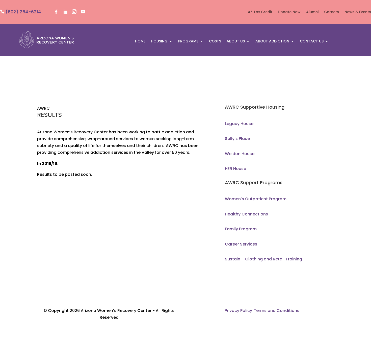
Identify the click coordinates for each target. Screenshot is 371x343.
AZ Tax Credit (260, 12)
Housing (159, 41)
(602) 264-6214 (23, 12)
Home (140, 41)
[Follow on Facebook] (56, 11)
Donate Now (289, 12)
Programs (188, 41)
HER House (235, 169)
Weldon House (239, 154)
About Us (236, 41)
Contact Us (312, 41)
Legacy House (239, 124)
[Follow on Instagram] (74, 11)
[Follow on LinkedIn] (65, 11)
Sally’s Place (237, 138)
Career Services (241, 244)
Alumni (312, 12)
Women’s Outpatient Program (255, 199)
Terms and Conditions (276, 310)
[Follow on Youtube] (82, 11)
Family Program (241, 229)
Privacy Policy (238, 310)
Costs (215, 41)
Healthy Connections (246, 214)
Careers (331, 12)
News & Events (357, 12)
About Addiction (272, 41)
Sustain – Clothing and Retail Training (263, 259)
